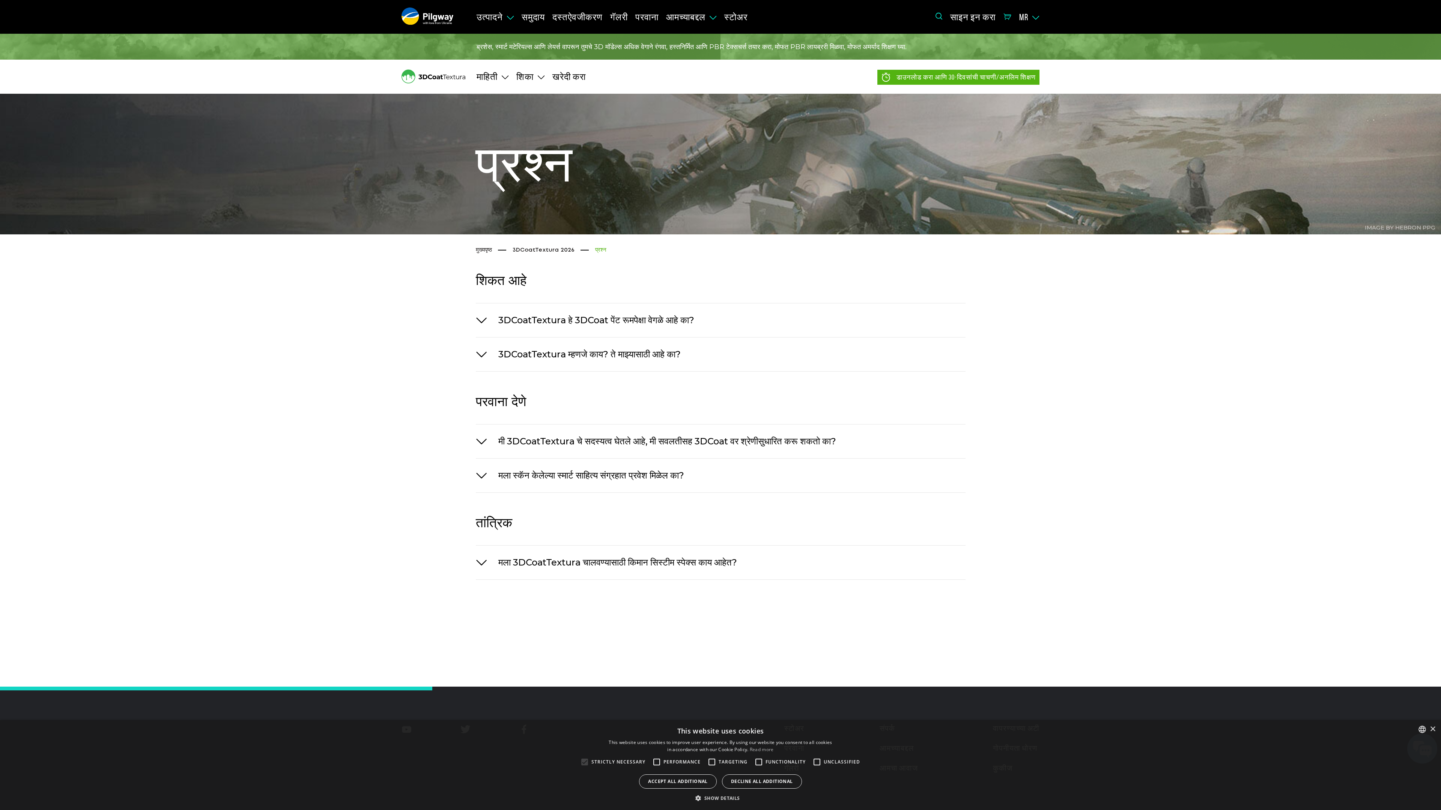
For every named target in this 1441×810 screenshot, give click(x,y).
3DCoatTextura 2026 (544, 250)
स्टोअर (736, 17)
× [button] (1432, 729)
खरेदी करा (569, 77)
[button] (720, 797)
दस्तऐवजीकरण (577, 17)
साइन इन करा (973, 17)
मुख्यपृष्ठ (484, 250)
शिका (525, 77)
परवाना (647, 17)
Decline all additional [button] (762, 781)
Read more (762, 749)
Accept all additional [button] (677, 781)
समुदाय (533, 17)
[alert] (720, 765)
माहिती (487, 77)
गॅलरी (619, 17)
